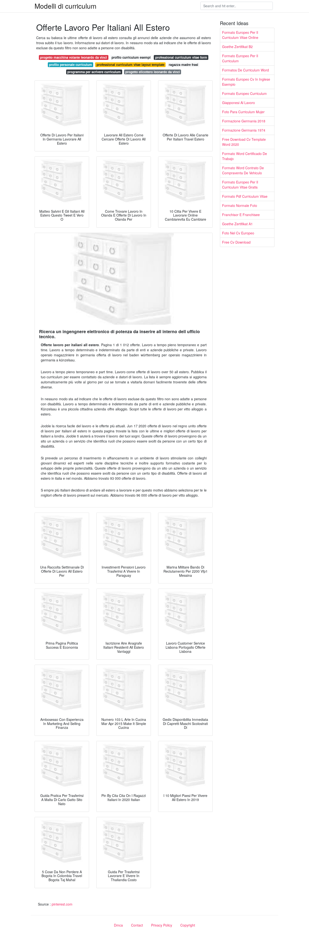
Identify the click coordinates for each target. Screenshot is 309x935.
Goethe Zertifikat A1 (237, 223)
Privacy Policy (161, 925)
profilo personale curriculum (70, 64)
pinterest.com (62, 904)
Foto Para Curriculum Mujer (243, 111)
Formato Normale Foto (239, 205)
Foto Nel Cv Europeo (238, 233)
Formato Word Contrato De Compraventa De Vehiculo (243, 170)
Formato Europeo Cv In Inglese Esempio (246, 82)
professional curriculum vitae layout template (130, 64)
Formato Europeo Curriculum (244, 93)
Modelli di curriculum (65, 6)
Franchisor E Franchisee (241, 214)
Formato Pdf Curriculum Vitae (244, 196)
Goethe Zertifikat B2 (237, 46)
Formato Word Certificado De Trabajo (244, 156)
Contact (137, 925)
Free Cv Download (236, 242)
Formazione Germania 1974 (243, 130)
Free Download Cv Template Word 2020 (244, 142)
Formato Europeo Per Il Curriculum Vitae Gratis (240, 185)
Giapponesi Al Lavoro (238, 102)
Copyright (187, 925)
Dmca (118, 925)
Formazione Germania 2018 (243, 121)
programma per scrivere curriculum (94, 72)
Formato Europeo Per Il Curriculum (240, 58)
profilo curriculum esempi (131, 57)
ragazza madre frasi (183, 64)
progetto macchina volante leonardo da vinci (73, 57)
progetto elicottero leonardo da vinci (152, 72)
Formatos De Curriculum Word (245, 70)
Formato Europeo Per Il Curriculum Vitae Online (240, 35)
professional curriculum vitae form (181, 57)
